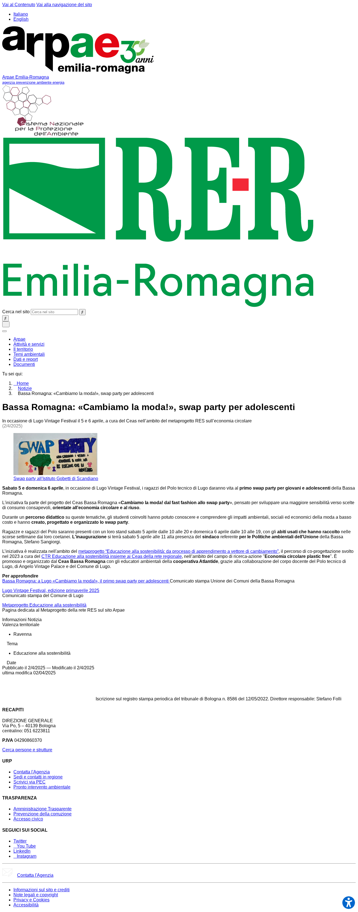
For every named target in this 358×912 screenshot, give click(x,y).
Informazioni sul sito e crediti (41, 889)
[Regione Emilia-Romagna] (158, 306)
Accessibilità (26, 904)
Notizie (25, 388)
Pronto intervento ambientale (41, 787)
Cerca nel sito (16, 311)
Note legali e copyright (35, 894)
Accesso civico (28, 819)
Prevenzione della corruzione (42, 814)
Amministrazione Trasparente (42, 808)
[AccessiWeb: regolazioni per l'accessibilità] (348, 902)
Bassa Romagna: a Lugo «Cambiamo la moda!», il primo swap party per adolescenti (86, 581)
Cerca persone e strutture (27, 749)
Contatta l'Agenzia (31, 772)
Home (23, 383)
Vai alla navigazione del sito (64, 4)
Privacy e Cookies (31, 899)
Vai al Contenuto (18, 4)
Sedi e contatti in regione (38, 777)
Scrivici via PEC (29, 782)
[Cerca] (82, 312)
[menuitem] (19, 339)
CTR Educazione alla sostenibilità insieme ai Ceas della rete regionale (111, 556)
